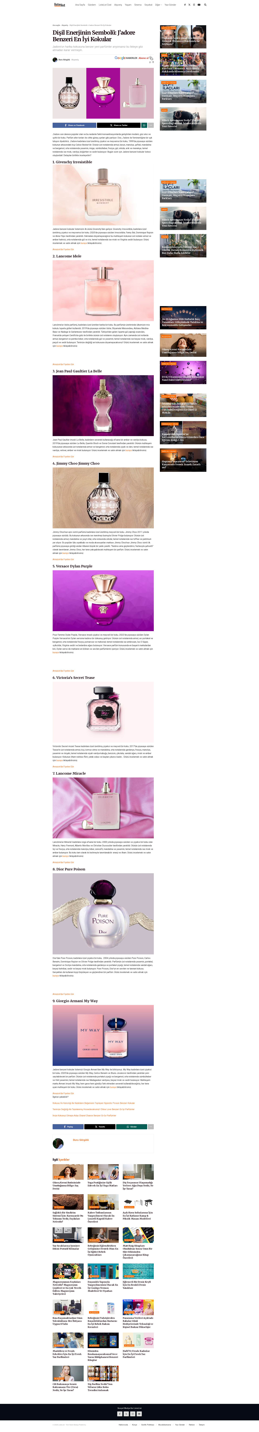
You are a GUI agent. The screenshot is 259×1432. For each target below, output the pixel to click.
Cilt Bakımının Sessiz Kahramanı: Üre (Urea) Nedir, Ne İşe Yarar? (65, 1387)
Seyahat (148, 5)
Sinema (138, 5)
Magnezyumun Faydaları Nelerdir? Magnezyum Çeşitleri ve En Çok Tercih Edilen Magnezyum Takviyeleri (67, 1288)
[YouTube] (199, 5)
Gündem (92, 5)
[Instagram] (194, 5)
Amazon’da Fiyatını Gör (63, 249)
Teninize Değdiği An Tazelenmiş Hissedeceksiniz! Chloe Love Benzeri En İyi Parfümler (93, 1109)
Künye (134, 1424)
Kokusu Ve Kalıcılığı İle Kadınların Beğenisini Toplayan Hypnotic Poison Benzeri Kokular (94, 1103)
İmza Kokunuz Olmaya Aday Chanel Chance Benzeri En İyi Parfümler (84, 1115)
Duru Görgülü (64, 59)
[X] (189, 5)
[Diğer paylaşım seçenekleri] (151, 125)
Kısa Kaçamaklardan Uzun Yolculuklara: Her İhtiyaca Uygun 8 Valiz (67, 1321)
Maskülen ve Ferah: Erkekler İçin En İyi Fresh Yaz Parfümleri (67, 1354)
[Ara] (205, 4)
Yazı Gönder (170, 5)
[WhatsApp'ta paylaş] (144, 125)
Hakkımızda (123, 1424)
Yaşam (128, 5)
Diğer (157, 5)
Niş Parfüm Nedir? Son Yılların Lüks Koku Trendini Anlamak (100, 1387)
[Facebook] (185, 5)
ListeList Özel (105, 5)
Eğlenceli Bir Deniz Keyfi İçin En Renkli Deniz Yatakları (137, 1285)
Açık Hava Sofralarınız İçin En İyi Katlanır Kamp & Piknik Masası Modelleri (138, 1215)
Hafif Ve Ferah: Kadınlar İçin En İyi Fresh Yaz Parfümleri (136, 1354)
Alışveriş (118, 5)
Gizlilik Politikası (147, 1424)
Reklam (192, 1424)
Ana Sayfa (80, 5)
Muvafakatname (164, 1424)
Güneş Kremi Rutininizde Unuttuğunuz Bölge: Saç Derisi (67, 1185)
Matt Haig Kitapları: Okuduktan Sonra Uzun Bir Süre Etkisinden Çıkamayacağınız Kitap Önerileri (137, 1251)
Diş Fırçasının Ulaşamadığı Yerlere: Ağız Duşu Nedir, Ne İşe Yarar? (138, 1185)
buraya (84, 243)
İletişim (202, 1424)
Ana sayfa (56, 25)
